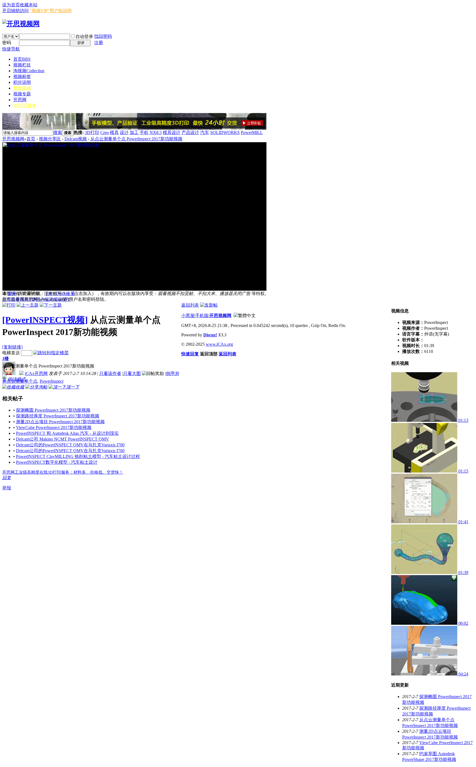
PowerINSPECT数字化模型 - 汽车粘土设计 (57, 462)
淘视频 (28, 70)
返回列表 (190, 305)
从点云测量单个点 (19, 381)
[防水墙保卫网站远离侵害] (236, 315)
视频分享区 (50, 138)
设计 (124, 132)
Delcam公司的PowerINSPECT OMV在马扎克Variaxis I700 (70, 444)
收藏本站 (28, 4)
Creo (104, 132)
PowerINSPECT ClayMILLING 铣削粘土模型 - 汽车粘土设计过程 (78, 456)
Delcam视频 (75, 138)
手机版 (202, 315)
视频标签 (22, 76)
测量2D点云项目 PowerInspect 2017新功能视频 (60, 421)
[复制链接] (12, 347)
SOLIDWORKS (225, 132)
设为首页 (11, 4)
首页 (22, 59)
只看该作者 (110, 373)
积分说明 (22, 82)
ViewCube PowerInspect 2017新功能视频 (53, 427)
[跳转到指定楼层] (51, 352)
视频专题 (22, 94)
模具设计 (171, 132)
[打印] (8, 305)
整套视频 (22, 88)
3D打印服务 (24, 105)
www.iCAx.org (219, 344)
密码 (6, 42)
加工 (134, 132)
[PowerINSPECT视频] (45, 320)
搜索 (57, 132)
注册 (98, 42)
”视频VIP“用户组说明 (51, 10)
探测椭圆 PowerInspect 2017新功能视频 (53, 410)
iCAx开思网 (36, 373)
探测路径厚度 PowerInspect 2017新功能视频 (57, 416)
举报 (6, 488)
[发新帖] (209, 305)
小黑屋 (187, 315)
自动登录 (84, 36)
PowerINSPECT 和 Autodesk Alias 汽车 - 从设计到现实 (67, 433)
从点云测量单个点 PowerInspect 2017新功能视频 (136, 138)
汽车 (204, 132)
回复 (6, 477)
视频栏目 (22, 65)
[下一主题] (51, 305)
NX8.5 (156, 132)
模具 (114, 132)
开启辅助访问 (15, 10)
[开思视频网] (21, 23)
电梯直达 (11, 352)
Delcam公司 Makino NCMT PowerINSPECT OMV (62, 439)
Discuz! (210, 334)
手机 (144, 132)
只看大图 (132, 373)
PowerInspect (51, 381)
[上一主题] (28, 305)
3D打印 (92, 132)
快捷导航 (11, 49)
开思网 (19, 99)
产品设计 (190, 132)
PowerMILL (252, 132)
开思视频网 (13, 138)
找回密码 (103, 36)
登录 (12, 293)
